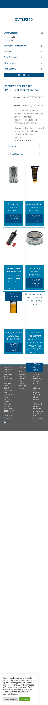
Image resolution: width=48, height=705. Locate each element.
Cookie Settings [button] (11, 699)
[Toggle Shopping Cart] (27, 4)
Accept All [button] (25, 699)
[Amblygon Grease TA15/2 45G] (34, 180)
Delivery (21, 381)
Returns (21, 383)
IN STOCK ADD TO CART (14, 219)
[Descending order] (37, 146)
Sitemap (21, 388)
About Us (22, 376)
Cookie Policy (37, 379)
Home (21, 372)
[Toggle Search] (35, 4)
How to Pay (22, 386)
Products (22, 379)
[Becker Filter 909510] (13, 180)
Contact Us (22, 374)
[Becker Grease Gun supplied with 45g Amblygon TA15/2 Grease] (13, 244)
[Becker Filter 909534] (34, 244)
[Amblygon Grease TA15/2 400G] (13, 308)
